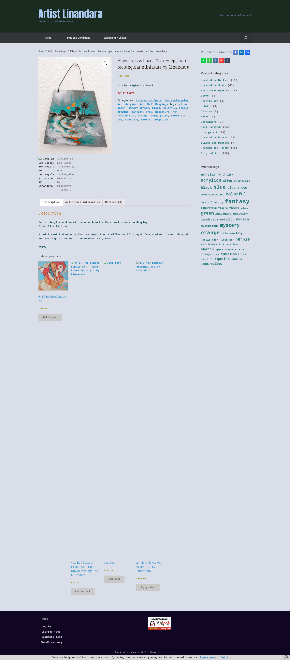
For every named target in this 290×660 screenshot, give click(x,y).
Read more (114, 579)
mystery (229, 225)
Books (205, 95)
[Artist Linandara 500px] (209, 60)
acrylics (211, 180)
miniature (162, 112)
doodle (183, 108)
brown (204, 195)
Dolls (207, 106)
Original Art (134, 104)
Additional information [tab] (82, 202)
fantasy (137, 112)
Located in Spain (149, 100)
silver (234, 244)
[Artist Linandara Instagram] (215, 60)
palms (164, 115)
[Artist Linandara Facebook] (235, 52)
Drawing (122, 112)
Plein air (178, 115)
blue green (237, 188)
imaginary (223, 214)
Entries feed (50, 631)
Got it (225, 657)
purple (243, 239)
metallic (227, 219)
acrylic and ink (217, 175)
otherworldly (232, 233)
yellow (216, 264)
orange (142, 115)
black (156, 108)
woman (205, 264)
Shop (48, 37)
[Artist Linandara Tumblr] (227, 60)
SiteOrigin (169, 652)
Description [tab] (51, 202)
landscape (210, 219)
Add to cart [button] (50, 317)
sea (119, 119)
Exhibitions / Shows (115, 37)
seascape (131, 119)
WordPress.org (51, 642)
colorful (169, 108)
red (203, 244)
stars (239, 249)
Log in (46, 626)
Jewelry (206, 111)
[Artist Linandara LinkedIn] (241, 52)
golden (244, 208)
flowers (234, 208)
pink (215, 239)
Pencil (205, 239)
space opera (224, 249)
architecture (241, 181)
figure (223, 208)
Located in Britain (215, 80)
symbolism (229, 254)
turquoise (161, 119)
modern (242, 219)
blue (219, 187)
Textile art (209, 101)
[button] (246, 38)
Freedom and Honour (215, 148)
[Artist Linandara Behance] (247, 52)
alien (183, 104)
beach (121, 108)
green (207, 213)
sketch (146, 119)
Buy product (148, 587)
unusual (237, 259)
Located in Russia (214, 137)
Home (41, 51)
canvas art (216, 194)
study (215, 254)
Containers (209, 122)
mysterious (210, 226)
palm (154, 115)
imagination (240, 214)
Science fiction (218, 244)
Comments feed (51, 637)
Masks (205, 116)
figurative (209, 208)
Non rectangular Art (216, 90)
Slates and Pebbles (215, 142)
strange (205, 254)
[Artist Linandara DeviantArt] (203, 60)
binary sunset (138, 108)
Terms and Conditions (77, 37)
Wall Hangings (57, 51)
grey (149, 112)
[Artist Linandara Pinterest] (221, 60)
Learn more (208, 657)
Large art (210, 132)
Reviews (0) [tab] (114, 202)
